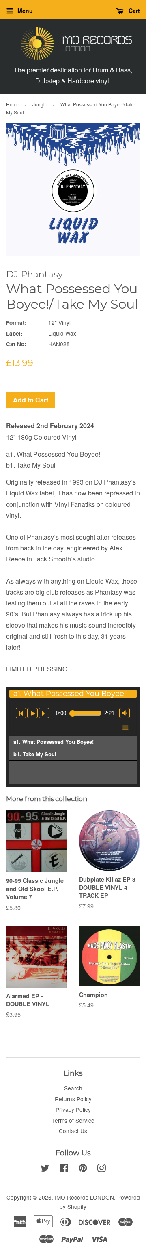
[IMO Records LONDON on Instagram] (101, 1169)
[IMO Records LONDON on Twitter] (45, 1169)
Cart (133, 10)
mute (124, 710)
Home (12, 104)
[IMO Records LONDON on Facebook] (64, 1169)
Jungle (39, 104)
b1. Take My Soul (34, 754)
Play (32, 712)
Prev (21, 712)
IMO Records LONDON (84, 1197)
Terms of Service (73, 1120)
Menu (24, 10)
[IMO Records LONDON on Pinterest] (82, 1169)
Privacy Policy (73, 1109)
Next (44, 710)
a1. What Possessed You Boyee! (53, 741)
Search (73, 1088)
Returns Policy (73, 1099)
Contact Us (73, 1131)
